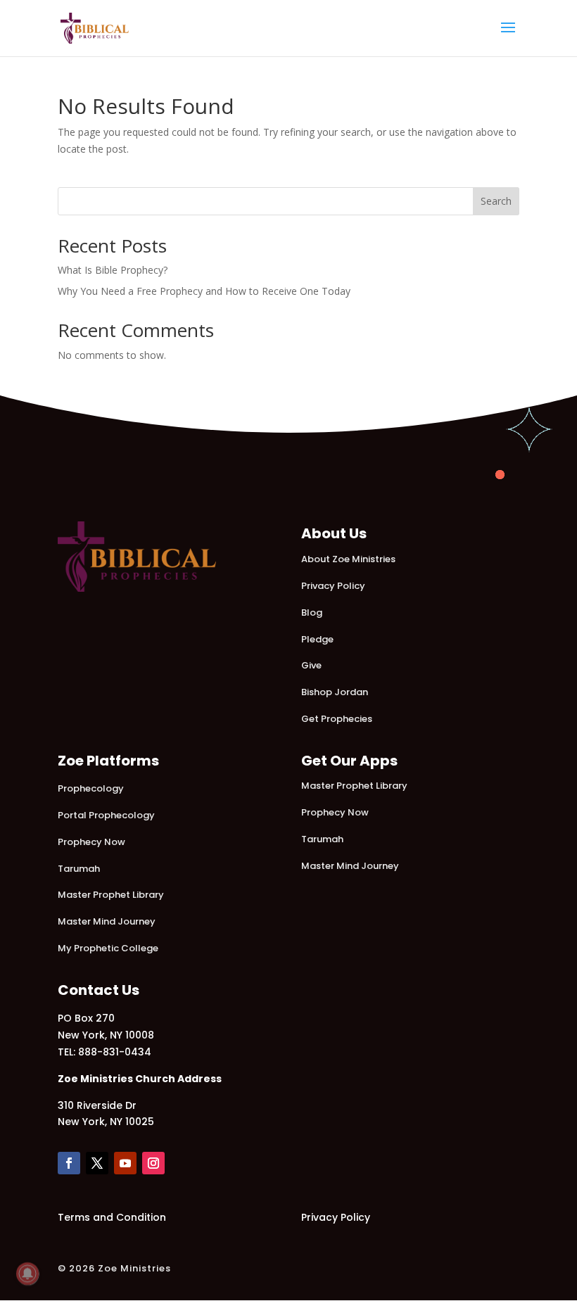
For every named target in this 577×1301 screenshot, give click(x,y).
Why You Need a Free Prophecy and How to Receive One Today (204, 291)
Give (311, 665)
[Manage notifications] (27, 1273)
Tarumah (79, 868)
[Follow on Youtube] (125, 1163)
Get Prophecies (336, 718)
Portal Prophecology (106, 815)
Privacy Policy (333, 585)
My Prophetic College (108, 948)
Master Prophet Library (111, 894)
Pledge (317, 639)
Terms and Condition (112, 1217)
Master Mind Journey (107, 921)
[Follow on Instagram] (153, 1163)
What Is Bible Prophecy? (112, 270)
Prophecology (91, 788)
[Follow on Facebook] (69, 1163)
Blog (311, 612)
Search (496, 201)
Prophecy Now (91, 842)
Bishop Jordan (334, 692)
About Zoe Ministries (348, 559)
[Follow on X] (97, 1163)
